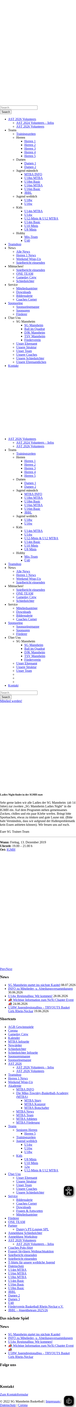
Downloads (23, 292)
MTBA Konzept (34, 1104)
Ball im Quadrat (34, 329)
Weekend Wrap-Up (28, 259)
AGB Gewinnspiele (21, 1027)
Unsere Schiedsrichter (30, 358)
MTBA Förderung (28, 1122)
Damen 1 (30, 163)
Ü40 (27, 240)
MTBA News (25, 1111)
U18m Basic (32, 181)
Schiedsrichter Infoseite (23, 1052)
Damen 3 (14, 1299)
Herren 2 (30, 145)
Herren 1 (30, 141)
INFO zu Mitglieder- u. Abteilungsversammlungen (40, 988)
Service (13, 1196)
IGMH (11, 849)
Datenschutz (16, 1266)
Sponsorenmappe (19, 1056)
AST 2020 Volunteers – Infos (35, 1244)
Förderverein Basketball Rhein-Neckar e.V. (35, 1306)
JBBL (28, 192)
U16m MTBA (33, 185)
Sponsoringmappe (27, 307)
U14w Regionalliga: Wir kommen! (30, 996)
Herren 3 (30, 148)
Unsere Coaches (26, 354)
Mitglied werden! (11, 701)
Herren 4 (30, 152)
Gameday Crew (26, 277)
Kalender (14, 1038)
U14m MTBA (33, 211)
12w (27, 1166)
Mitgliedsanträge (26, 288)
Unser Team (24, 351)
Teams (12, 1126)
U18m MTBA (33, 178)
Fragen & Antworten (29, 1211)
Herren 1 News (26, 255)
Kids (19, 1155)
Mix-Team (31, 237)
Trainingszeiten (26, 134)
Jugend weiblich (26, 1141)
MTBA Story (32, 1100)
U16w (28, 203)
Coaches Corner (26, 299)
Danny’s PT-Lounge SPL (32, 1229)
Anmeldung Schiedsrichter (25, 1233)
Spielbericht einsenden (30, 262)
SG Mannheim (33, 325)
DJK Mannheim (34, 332)
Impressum (53, 1401)
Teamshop (14, 244)
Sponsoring (15, 303)
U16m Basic (32, 189)
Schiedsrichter (25, 281)
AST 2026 (15, 1063)
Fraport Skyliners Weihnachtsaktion (31, 1251)
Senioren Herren (26, 1130)
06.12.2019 (7, 785)
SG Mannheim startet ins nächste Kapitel (34, 985)
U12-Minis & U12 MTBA (41, 218)
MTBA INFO (33, 174)
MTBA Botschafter (36, 1108)
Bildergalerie (24, 295)
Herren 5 (30, 156)
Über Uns (14, 1174)
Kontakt (13, 365)
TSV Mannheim (34, 336)
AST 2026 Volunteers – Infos (35, 1067)
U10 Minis (31, 226)
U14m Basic (32, 222)
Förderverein (32, 340)
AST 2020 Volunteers (22, 1240)
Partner (12, 1225)
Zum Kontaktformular (14, 1394)
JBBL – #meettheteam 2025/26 (28, 1310)
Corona (13, 1030)
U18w (28, 200)
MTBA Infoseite (18, 1041)
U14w (28, 215)
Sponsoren (23, 310)
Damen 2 (30, 167)
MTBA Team (24, 1115)
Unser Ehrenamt (26, 343)
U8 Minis (30, 229)
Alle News (23, 251)
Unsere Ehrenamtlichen (31, 362)
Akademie (14, 1085)
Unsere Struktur (26, 347)
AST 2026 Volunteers (22, 119)
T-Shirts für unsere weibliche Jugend (31, 1262)
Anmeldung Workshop (22, 1236)
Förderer (21, 314)
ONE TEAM (24, 273)
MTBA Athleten (26, 1119)
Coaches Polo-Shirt (20, 1247)
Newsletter (15, 1045)
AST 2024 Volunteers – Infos (35, 123)
